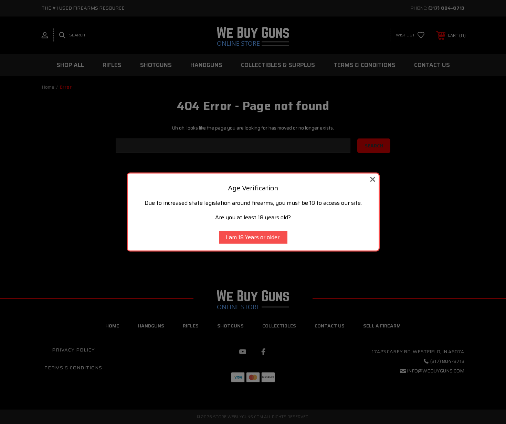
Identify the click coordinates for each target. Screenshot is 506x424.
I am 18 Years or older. (253, 237)
